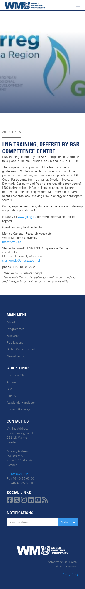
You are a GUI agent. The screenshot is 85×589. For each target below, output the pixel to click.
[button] (78, 5)
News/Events (15, 356)
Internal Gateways (19, 409)
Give (9, 389)
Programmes (15, 329)
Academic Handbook (21, 402)
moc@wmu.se (11, 242)
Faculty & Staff (17, 375)
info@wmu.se (19, 474)
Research (13, 335)
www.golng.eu (27, 217)
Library (11, 396)
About (11, 322)
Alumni (12, 382)
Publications (15, 342)
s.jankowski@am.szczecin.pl (21, 260)
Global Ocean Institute (21, 349)
